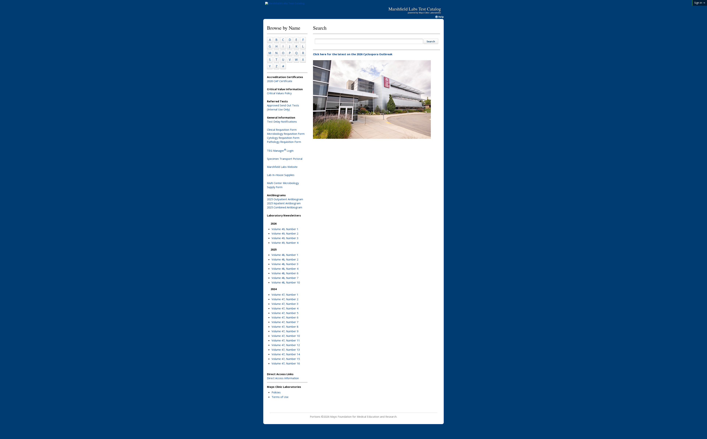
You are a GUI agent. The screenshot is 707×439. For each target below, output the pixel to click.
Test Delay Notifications (282, 121)
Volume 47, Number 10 (286, 336)
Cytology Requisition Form (283, 138)
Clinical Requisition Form (282, 129)
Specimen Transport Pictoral (284, 159)
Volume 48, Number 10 (286, 282)
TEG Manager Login (280, 150)
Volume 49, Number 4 (285, 242)
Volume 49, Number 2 (285, 233)
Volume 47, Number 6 (285, 317)
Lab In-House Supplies (280, 175)
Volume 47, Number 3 (285, 304)
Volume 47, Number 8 (285, 326)
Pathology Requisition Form (284, 142)
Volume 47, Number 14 (286, 354)
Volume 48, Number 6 (285, 273)
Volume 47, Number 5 (285, 313)
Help (441, 16)
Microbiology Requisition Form (286, 133)
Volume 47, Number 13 (286, 349)
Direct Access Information (283, 378)
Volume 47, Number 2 (285, 299)
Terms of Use (280, 397)
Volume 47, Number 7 (285, 322)
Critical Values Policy (279, 93)
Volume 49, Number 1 (285, 229)
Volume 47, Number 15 (286, 359)
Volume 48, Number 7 (285, 278)
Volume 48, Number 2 (285, 259)
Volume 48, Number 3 (285, 264)
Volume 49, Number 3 (285, 238)
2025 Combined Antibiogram (284, 207)
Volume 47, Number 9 (285, 331)
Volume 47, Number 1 (285, 294)
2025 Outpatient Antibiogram (285, 199)
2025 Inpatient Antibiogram (284, 203)
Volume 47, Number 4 (285, 308)
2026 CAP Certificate (279, 81)
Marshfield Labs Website (282, 167)
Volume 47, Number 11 (286, 340)
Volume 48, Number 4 (285, 268)
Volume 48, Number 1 (285, 255)
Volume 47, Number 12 (286, 345)
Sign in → (699, 2)
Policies (276, 392)
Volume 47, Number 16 (286, 363)
